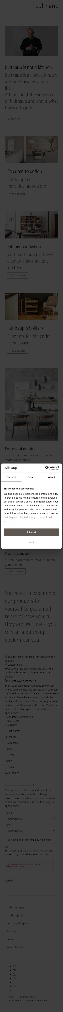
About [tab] (51, 477)
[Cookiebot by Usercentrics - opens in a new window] (45, 468)
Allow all (31, 532)
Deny (31, 541)
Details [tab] (32, 477)
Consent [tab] (11, 477)
